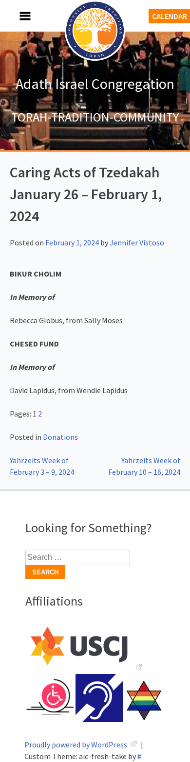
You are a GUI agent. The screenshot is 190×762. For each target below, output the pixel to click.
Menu (14, 16)
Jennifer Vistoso (137, 242)
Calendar (169, 16)
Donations (60, 437)
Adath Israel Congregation (95, 83)
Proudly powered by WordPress (76, 744)
